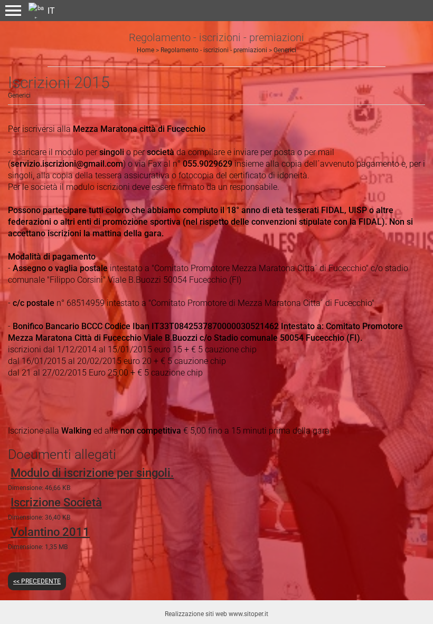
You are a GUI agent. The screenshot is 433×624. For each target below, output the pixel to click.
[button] (13, 10)
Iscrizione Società (56, 502)
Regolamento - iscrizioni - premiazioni (214, 50)
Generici (285, 50)
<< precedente (37, 581)
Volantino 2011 (50, 532)
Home (145, 50)
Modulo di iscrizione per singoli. (92, 472)
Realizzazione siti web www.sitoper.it (216, 614)
